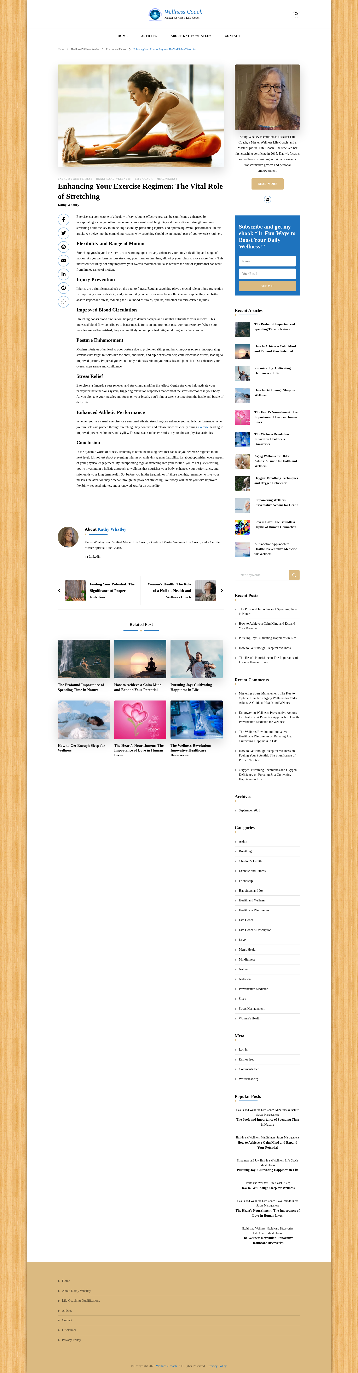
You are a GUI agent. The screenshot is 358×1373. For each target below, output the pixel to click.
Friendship (246, 881)
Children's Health (250, 861)
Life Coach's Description (255, 930)
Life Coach (144, 178)
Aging (243, 841)
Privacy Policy (71, 1340)
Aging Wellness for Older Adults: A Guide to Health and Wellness (275, 461)
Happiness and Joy (251, 890)
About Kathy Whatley (191, 36)
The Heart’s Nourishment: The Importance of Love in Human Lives (139, 750)
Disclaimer (69, 1330)
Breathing (245, 851)
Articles (149, 36)
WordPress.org (248, 1079)
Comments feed (249, 1069)
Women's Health (249, 1018)
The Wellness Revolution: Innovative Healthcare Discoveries (191, 750)
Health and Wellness (113, 178)
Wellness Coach (183, 11)
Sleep (242, 998)
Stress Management (251, 1008)
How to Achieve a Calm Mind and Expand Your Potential (138, 687)
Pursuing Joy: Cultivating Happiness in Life (191, 687)
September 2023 (249, 810)
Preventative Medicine (253, 989)
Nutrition (245, 979)
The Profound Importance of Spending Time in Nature (81, 687)
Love (242, 939)
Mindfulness (167, 178)
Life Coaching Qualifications (81, 1300)
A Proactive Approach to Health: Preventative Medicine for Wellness (275, 549)
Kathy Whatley (68, 205)
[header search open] (296, 14)
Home (123, 36)
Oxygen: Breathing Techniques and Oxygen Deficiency (276, 480)
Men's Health (247, 949)
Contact (232, 36)
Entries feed (246, 1059)
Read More (267, 183)
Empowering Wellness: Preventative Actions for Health (276, 502)
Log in (243, 1049)
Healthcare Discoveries (254, 910)
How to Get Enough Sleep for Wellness (81, 747)
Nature (243, 969)
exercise (203, 427)
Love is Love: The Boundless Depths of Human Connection (275, 524)
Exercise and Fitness (75, 178)
